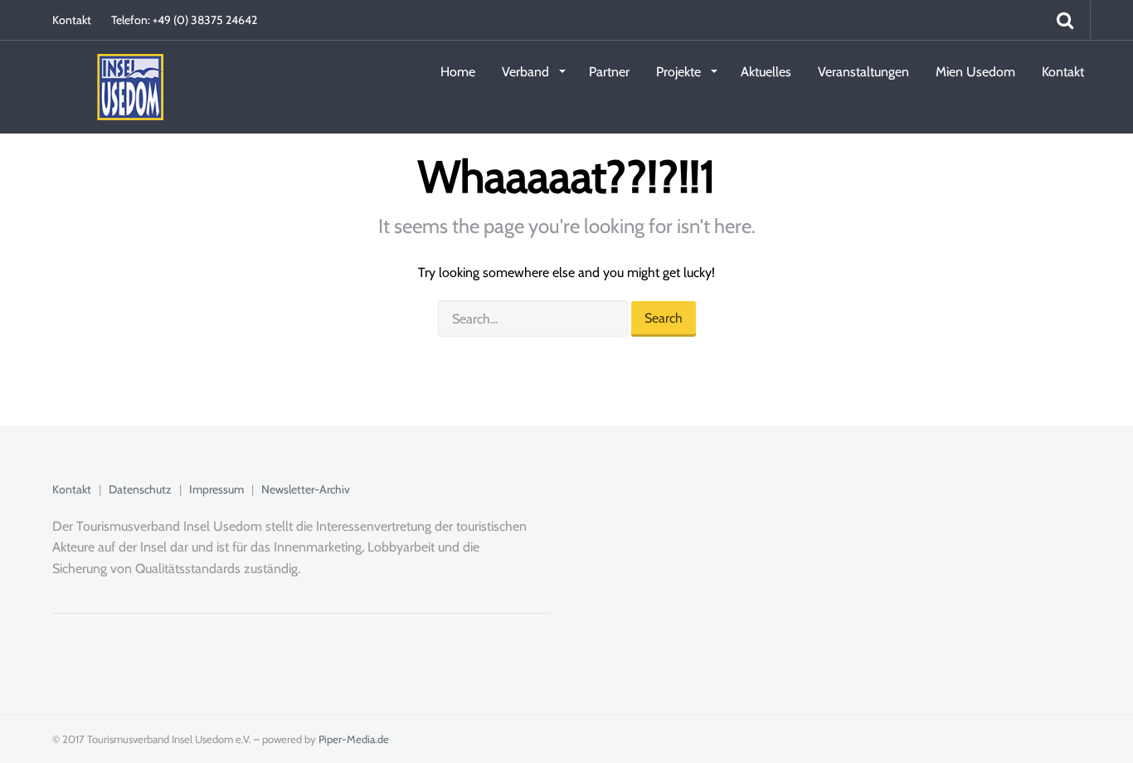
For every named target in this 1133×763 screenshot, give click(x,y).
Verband (527, 72)
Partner (609, 72)
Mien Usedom (975, 72)
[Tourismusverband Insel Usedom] (108, 70)
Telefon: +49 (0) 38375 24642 (184, 19)
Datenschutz (140, 489)
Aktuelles (766, 72)
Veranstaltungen (863, 72)
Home (457, 72)
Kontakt (71, 19)
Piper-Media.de (354, 739)
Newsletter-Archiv (305, 489)
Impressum (216, 489)
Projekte (680, 72)
